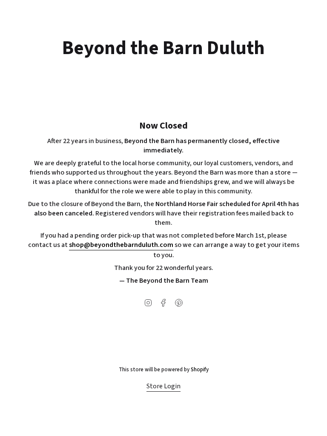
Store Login (163, 386)
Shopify (200, 369)
